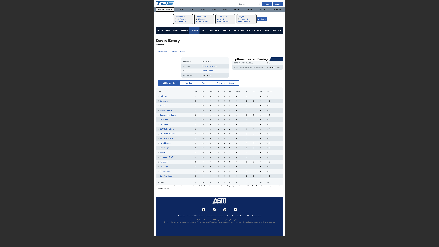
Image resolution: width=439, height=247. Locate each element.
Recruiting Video (242, 30)
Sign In (267, 4)
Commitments (214, 30)
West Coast (207, 71)
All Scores (262, 19)
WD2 (203, 9)
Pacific (163, 152)
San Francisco (166, 176)
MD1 (159, 9)
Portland (163, 162)
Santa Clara (165, 171)
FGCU (162, 105)
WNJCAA (277, 9)
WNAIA (249, 9)
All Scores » (167, 9)
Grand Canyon (166, 110)
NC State (201, 19)
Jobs (234, 216)
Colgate (163, 96)
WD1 (181, 9)
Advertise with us (224, 216)
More (267, 30)
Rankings (227, 30)
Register (278, 4)
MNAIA (236, 9)
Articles (174, 51)
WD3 (225, 9)
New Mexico (165, 143)
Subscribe (276, 30)
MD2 (192, 9)
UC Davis (164, 119)
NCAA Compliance (254, 216)
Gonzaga (164, 166)
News (167, 30)
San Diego (164, 148)
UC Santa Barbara (167, 134)
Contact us (241, 216)
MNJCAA (263, 9)
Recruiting (257, 30)
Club (203, 30)
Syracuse (164, 101)
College (194, 30)
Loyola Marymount (210, 66)
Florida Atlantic (201, 17)
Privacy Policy (210, 216)
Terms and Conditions (195, 216)
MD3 (214, 9)
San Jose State (166, 138)
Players (184, 30)
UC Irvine (164, 124)
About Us (181, 216)
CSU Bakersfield (167, 129)
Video (175, 30)
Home (160, 30)
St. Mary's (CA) (166, 157)
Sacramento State (168, 115)
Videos (182, 51)
